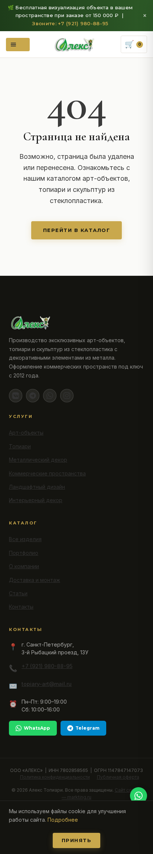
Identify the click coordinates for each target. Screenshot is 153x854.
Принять (77, 840)
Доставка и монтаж (34, 580)
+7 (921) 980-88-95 (47, 666)
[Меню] (18, 44)
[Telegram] (32, 395)
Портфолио (23, 553)
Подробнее (63, 820)
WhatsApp (37, 728)
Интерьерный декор (35, 500)
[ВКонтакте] (15, 395)
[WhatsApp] (49, 395)
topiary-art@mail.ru (47, 684)
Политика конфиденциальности (55, 777)
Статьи (18, 593)
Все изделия (25, 539)
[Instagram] (67, 395)
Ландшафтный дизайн (37, 487)
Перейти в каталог (76, 230)
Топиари (20, 446)
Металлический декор (38, 460)
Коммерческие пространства (47, 473)
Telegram (87, 728)
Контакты (21, 606)
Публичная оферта (118, 777)
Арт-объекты (26, 432)
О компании (24, 566)
